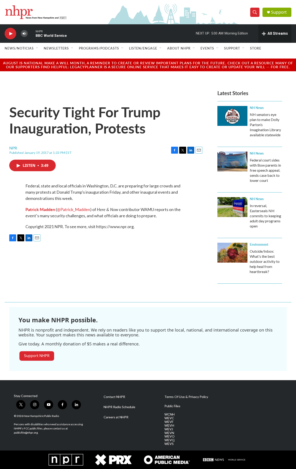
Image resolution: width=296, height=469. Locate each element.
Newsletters (56, 48)
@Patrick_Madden (73, 209)
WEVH (169, 425)
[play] (10, 33)
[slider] (31, 33)
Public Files (172, 406)
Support (279, 12)
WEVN (169, 433)
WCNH (169, 414)
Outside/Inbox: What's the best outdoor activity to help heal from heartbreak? (265, 261)
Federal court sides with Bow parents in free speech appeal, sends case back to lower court (265, 170)
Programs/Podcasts (99, 48)
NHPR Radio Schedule (119, 407)
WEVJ (168, 429)
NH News (257, 107)
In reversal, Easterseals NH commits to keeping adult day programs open (265, 215)
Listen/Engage (143, 48)
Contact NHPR (114, 397)
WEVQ (169, 440)
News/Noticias (19, 48)
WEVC (169, 418)
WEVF (168, 422)
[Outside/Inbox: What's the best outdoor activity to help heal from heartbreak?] (232, 253)
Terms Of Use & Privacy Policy (186, 397)
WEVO (169, 436)
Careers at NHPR (116, 417)
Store (255, 48)
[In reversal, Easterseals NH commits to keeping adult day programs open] (232, 207)
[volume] (24, 33)
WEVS (169, 444)
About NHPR (179, 48)
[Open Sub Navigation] (37, 48)
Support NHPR (36, 355)
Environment (259, 244)
